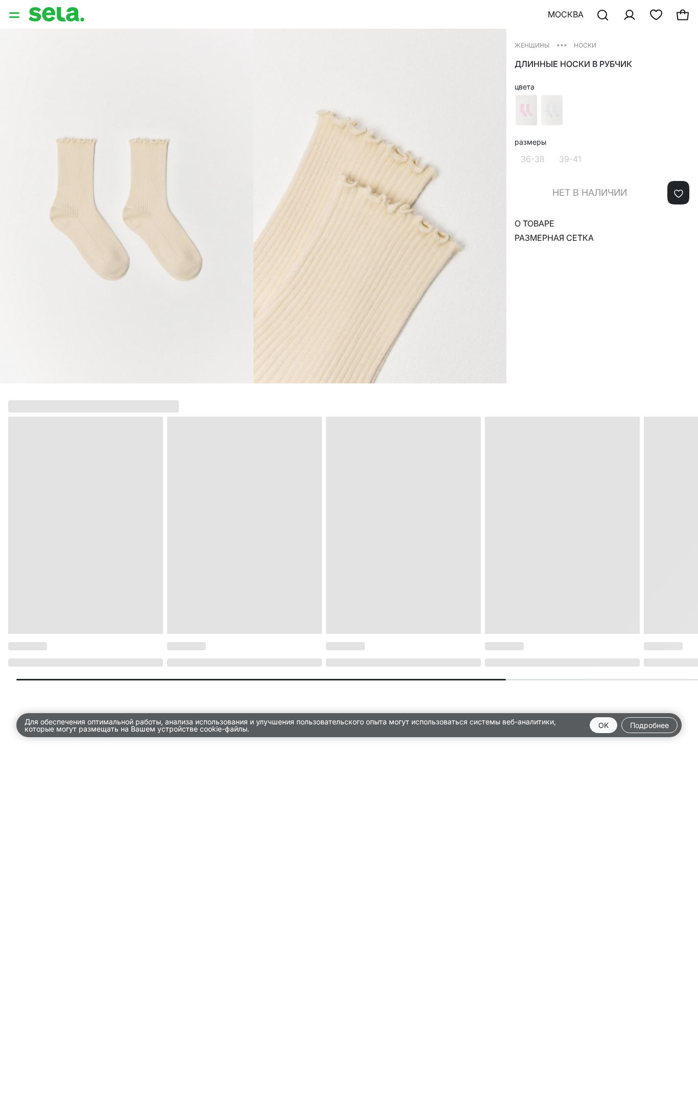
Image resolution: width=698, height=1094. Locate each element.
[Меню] (15, 14)
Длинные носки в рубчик (573, 64)
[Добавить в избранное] (678, 192)
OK (603, 725)
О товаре (534, 223)
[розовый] (526, 110)
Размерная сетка (554, 238)
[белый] (552, 110)
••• (561, 45)
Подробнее (649, 725)
